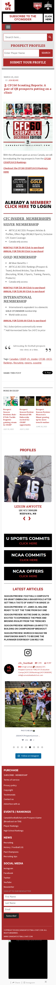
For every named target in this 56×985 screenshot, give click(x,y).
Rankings (7, 362)
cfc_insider (32, 359)
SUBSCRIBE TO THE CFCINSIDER (22, 18)
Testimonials (9, 794)
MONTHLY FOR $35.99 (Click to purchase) (24, 287)
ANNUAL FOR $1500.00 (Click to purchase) (24, 320)
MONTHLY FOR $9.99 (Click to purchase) (23, 247)
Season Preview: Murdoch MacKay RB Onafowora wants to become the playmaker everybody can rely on (25, 636)
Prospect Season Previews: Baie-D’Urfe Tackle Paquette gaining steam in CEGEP (10, 417)
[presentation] (24, 518)
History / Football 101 (13, 847)
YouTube (8, 882)
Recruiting (18, 362)
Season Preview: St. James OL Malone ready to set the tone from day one (25, 608)
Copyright (8, 790)
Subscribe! (11, 916)
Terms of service (11, 779)
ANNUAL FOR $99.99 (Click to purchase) (23, 251)
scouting (37, 362)
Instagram (8, 868)
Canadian (13, 359)
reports (28, 362)
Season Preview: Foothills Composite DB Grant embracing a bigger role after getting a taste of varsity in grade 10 (27, 599)
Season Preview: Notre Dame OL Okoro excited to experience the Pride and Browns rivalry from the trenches (26, 618)
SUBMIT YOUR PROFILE (28, 62)
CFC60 (42, 359)
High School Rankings (13, 830)
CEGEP (22, 359)
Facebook (8, 873)
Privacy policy (10, 785)
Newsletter (9, 886)
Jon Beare (13, 80)
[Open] (28, 704)
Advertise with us (12, 803)
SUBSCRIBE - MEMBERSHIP (16, 775)
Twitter (7, 877)
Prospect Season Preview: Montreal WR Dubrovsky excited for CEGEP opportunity (27, 417)
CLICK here (48, 18)
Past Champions (11, 851)
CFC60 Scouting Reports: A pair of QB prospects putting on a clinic (27, 89)
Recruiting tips (10, 856)
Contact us (9, 799)
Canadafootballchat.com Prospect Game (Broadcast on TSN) (23, 819)
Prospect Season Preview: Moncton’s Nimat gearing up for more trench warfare (43, 415)
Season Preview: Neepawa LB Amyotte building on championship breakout (26, 627)
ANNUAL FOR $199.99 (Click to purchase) (24, 291)
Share (17, 983)
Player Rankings (11, 826)
